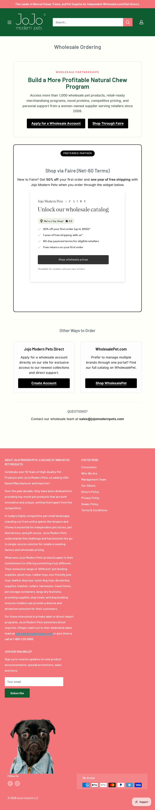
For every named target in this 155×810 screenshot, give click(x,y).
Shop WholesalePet (111, 383)
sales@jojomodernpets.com (34, 633)
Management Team (93, 479)
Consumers (89, 467)
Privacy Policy (90, 497)
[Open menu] (9, 22)
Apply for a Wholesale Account (56, 123)
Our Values (88, 485)
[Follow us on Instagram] (17, 783)
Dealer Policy (89, 504)
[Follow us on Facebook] (10, 783)
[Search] (128, 22)
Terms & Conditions (94, 510)
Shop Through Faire (108, 123)
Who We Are (89, 473)
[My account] (141, 22)
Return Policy (90, 491)
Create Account (44, 383)
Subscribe (17, 693)
